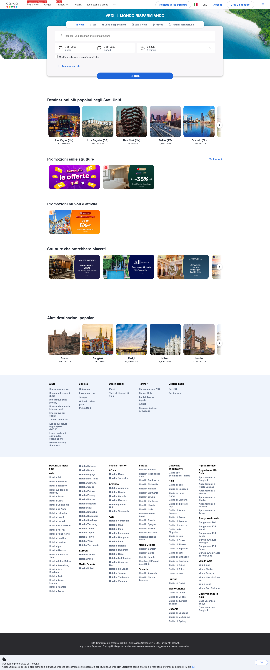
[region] (135, 126)
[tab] (80, 24)
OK (261, 662)
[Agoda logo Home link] (12, 5)
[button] (62, 4)
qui (193, 666)
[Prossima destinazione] (219, 125)
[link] (74, 177)
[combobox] (139, 35)
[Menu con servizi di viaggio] (113, 5)
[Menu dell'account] (262, 4)
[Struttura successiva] (219, 267)
